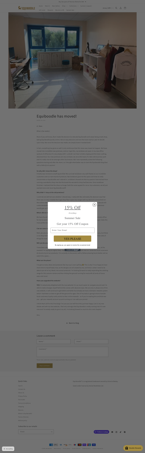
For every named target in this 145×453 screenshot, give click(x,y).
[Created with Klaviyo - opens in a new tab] (72, 250)
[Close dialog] (94, 205)
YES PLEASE (72, 239)
